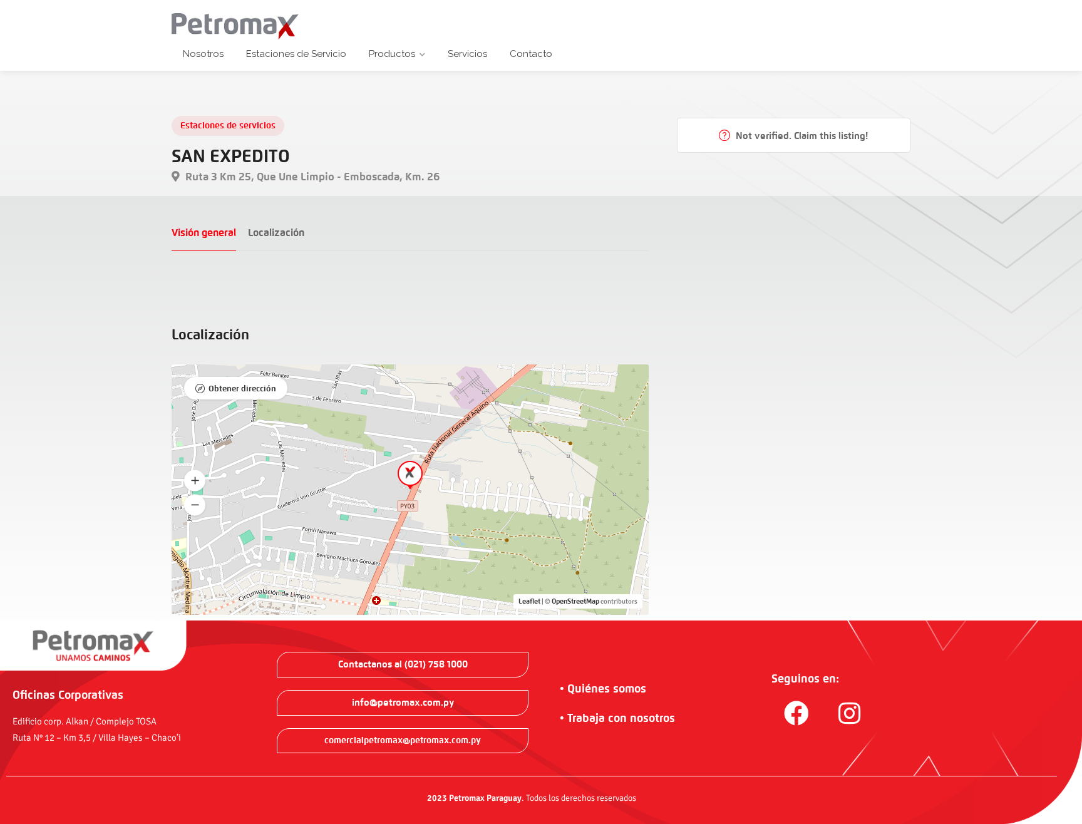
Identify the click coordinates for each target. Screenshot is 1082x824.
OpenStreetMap (575, 601)
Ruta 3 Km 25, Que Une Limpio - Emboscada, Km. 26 (311, 176)
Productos (392, 53)
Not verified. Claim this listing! (800, 136)
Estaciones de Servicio (296, 53)
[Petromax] (235, 26)
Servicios (467, 53)
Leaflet (529, 601)
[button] (194, 481)
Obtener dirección (242, 388)
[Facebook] (796, 713)
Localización (276, 233)
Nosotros (203, 53)
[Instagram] (850, 713)
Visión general (204, 233)
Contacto (531, 53)
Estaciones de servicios (228, 125)
